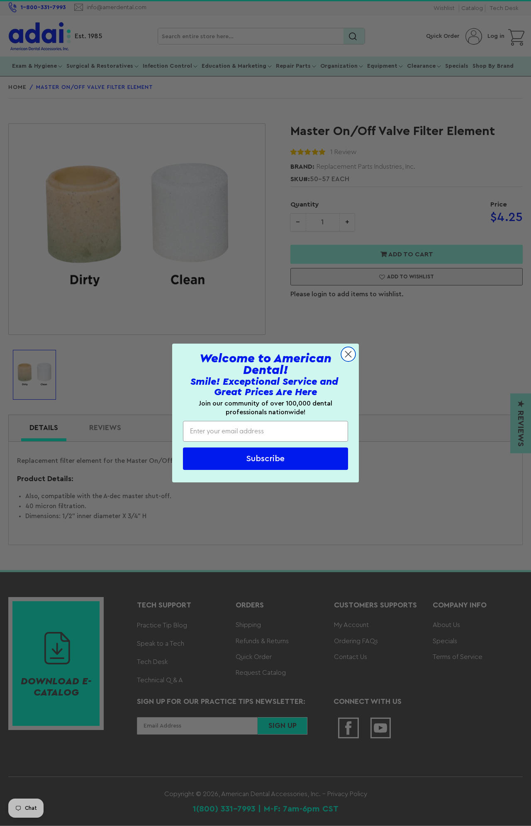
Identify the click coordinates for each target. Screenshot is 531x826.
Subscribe (265, 459)
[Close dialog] (348, 354)
